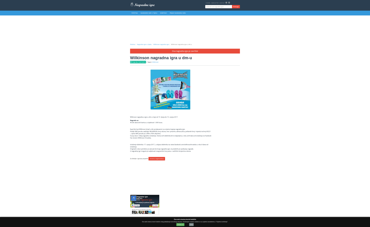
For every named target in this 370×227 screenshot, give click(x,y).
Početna (132, 44)
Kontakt (222, 3)
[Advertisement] (185, 29)
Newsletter (215, 3)
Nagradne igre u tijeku (149, 13)
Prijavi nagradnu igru (178, 13)
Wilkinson (155, 62)
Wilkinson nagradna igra (161, 44)
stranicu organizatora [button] (157, 159)
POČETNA (135, 13)
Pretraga (236, 7)
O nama (208, 3)
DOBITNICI (163, 13)
